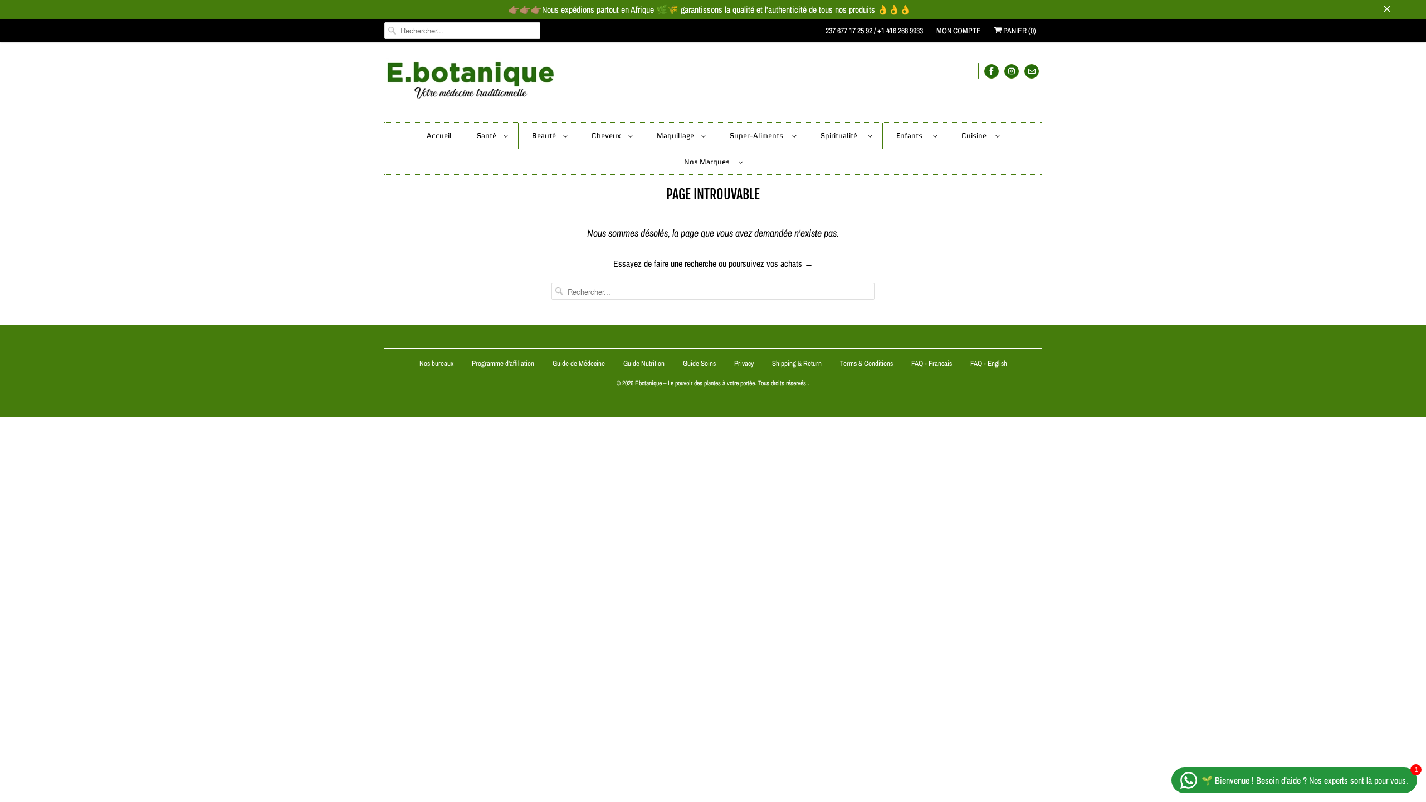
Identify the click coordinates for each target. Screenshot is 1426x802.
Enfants (911, 135)
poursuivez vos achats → (771, 263)
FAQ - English (988, 363)
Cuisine (975, 135)
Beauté (545, 135)
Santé (487, 135)
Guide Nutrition (644, 363)
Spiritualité (841, 135)
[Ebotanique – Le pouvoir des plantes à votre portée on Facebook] (991, 71)
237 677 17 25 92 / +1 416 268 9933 (874, 31)
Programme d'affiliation (503, 363)
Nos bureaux (436, 363)
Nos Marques (708, 162)
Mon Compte (958, 31)
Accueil (439, 135)
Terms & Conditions (866, 363)
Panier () (1019, 31)
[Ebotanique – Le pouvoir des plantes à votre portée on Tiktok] (978, 71)
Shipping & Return (797, 363)
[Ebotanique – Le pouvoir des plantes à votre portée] (713, 84)
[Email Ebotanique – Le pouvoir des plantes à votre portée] (1031, 71)
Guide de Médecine (580, 363)
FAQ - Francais (931, 363)
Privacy (744, 363)
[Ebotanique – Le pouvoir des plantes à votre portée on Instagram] (1011, 71)
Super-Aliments (758, 135)
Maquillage (676, 135)
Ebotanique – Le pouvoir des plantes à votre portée (695, 383)
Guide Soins (700, 363)
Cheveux (607, 135)
